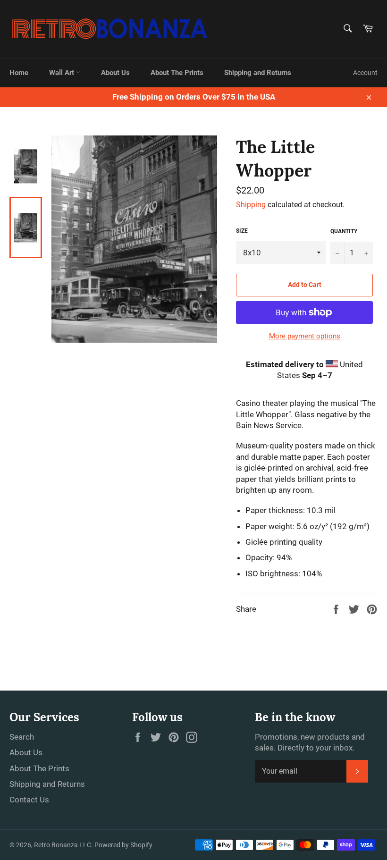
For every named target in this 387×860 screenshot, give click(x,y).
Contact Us (29, 799)
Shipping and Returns (257, 72)
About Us (115, 72)
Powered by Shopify (123, 845)
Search (21, 737)
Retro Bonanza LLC (62, 845)
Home (18, 72)
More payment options (304, 336)
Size (242, 231)
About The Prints (177, 72)
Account (365, 72)
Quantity (343, 231)
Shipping (251, 204)
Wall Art (62, 72)
